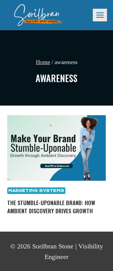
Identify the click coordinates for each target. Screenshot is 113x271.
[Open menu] (100, 15)
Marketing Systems (36, 190)
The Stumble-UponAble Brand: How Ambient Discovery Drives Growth (51, 207)
